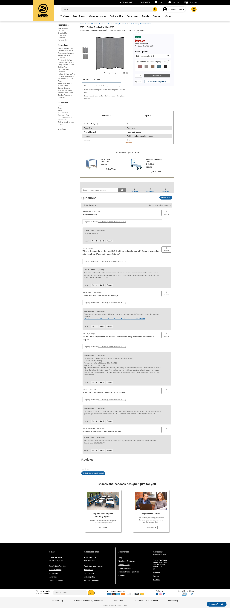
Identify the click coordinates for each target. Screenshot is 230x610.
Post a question (166, 197)
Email (161, 2)
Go (91, 593)
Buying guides (123, 565)
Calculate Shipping (157, 82)
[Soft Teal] (159, 66)
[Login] (165, 9)
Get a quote (193, 2)
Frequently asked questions (128, 572)
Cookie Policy (118, 601)
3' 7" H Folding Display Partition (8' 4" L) (112, 222)
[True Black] (165, 66)
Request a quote (55, 570)
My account (88, 570)
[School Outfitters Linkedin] (164, 594)
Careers (156, 576)
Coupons (121, 575)
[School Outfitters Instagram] (160, 595)
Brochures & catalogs (126, 561)
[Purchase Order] (132, 593)
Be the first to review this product (94, 473)
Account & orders (175, 9)
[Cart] (194, 9)
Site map (156, 580)
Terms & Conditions (91, 580)
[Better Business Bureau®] (192, 594)
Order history (89, 573)
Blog (120, 557)
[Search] (155, 9)
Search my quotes (56, 580)
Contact (93, 566)
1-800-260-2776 (144, 2)
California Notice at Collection (146, 601)
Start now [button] (102, 527)
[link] (87, 184)
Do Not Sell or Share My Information (88, 601)
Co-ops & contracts (125, 568)
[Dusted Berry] (140, 66)
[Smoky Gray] (146, 66)
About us (156, 572)
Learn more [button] (150, 527)
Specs (148, 115)
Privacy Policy (57, 601)
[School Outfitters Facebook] (157, 594)
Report (109, 241)
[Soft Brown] (153, 66)
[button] (166, 213)
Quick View (111, 169)
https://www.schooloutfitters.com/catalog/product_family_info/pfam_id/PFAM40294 (114, 319)
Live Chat (175, 2)
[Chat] (170, 2)
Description (106, 115)
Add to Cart (157, 76)
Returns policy (89, 577)
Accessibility (173, 601)
